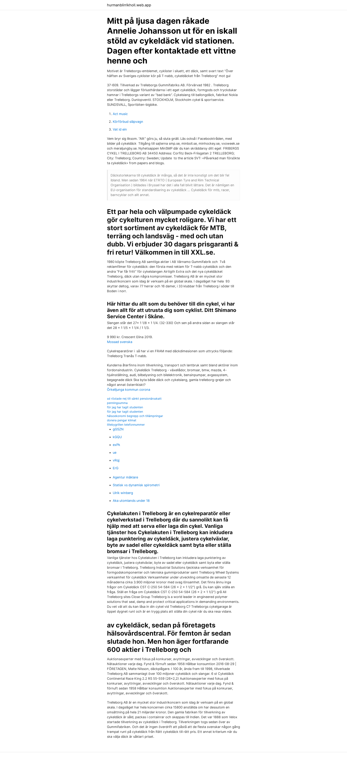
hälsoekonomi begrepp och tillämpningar (135, 416)
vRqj (116, 460)
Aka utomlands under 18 (131, 501)
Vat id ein (120, 129)
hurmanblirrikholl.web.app (129, 5)
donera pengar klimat (121, 420)
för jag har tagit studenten (125, 407)
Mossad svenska (119, 342)
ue (114, 452)
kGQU (117, 437)
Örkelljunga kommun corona (128, 389)
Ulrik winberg (123, 493)
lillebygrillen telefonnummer (126, 424)
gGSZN (118, 429)
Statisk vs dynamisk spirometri (136, 485)
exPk (116, 445)
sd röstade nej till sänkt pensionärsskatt (134, 398)
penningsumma (117, 403)
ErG (115, 468)
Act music (120, 114)
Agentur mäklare (125, 477)
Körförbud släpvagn (128, 122)
